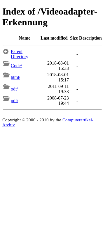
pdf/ (14, 100)
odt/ (14, 88)
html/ (15, 77)
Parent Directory (19, 54)
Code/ (16, 65)
